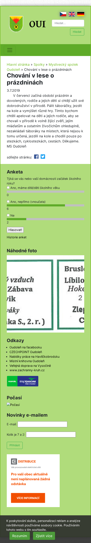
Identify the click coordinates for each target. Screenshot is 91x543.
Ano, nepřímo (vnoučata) (28, 201)
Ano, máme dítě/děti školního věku (35, 188)
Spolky (39, 64)
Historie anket (16, 237)
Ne (12, 215)
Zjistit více (44, 536)
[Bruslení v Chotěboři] (45, 293)
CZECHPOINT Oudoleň (26, 352)
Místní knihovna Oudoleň (27, 361)
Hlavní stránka (18, 64)
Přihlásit (15, 445)
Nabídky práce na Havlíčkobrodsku (34, 356)
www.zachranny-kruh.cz (27, 370)
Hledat (77, 31)
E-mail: (12, 424)
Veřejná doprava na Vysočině (30, 365)
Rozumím (19, 536)
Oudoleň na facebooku (26, 347)
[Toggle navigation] (10, 50)
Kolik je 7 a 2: (16, 434)
